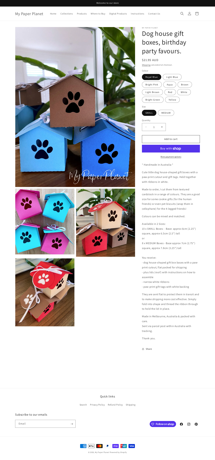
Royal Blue (151, 77)
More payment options (171, 156)
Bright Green (152, 99)
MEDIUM (166, 112)
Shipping (146, 65)
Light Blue (172, 77)
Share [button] (149, 348)
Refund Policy (115, 404)
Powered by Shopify (118, 452)
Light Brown (152, 92)
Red (170, 92)
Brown (184, 84)
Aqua (170, 84)
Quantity (146, 120)
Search (83, 404)
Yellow (172, 99)
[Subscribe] (71, 424)
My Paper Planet (102, 452)
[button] (182, 13)
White (184, 92)
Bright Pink (151, 84)
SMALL (149, 112)
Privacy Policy (97, 404)
